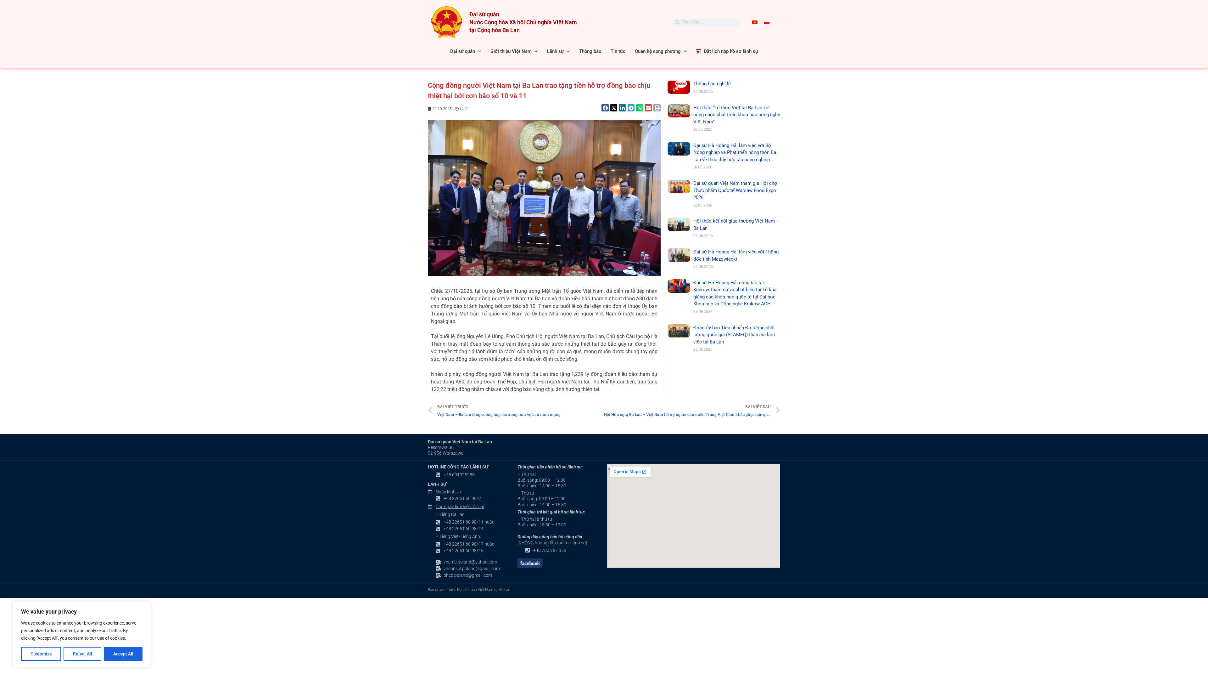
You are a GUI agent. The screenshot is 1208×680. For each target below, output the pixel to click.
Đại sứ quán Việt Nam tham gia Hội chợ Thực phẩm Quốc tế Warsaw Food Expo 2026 (735, 190)
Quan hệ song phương (658, 51)
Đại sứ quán (462, 51)
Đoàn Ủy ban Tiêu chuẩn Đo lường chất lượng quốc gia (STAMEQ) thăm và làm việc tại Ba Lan (734, 335)
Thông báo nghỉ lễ (712, 84)
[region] (82, 634)
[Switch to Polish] (767, 22)
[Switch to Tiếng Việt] (755, 22)
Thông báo (590, 51)
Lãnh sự (555, 51)
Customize (41, 653)
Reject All (82, 653)
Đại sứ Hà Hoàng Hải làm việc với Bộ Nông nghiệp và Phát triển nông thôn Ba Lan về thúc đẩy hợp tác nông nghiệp (734, 152)
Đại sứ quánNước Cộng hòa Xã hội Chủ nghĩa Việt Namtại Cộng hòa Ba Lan (523, 22)
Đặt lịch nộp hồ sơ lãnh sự (729, 51)
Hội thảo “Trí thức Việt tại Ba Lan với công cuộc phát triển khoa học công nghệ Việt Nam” (736, 115)
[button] (605, 107)
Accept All (123, 653)
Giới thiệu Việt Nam (511, 51)
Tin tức (618, 51)
